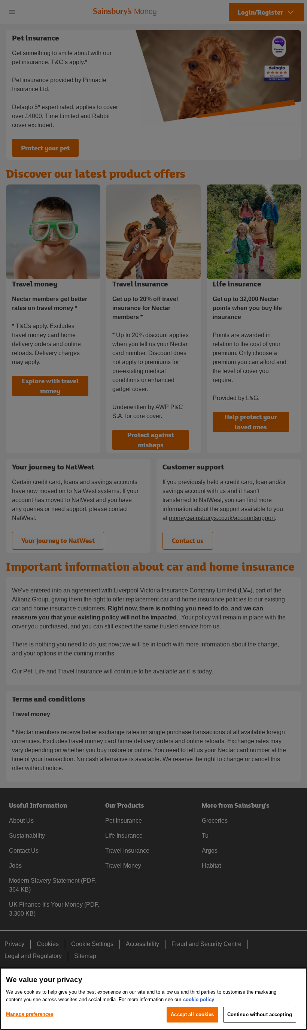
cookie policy (198, 999)
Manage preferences (29, 1014)
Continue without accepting (259, 1014)
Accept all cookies (192, 1014)
